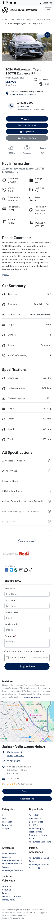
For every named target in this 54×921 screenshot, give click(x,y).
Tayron (40, 20)
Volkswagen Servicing (12, 870)
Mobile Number (12, 624)
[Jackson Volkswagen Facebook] (4, 2)
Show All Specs (27, 541)
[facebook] (6, 570)
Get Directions (27, 798)
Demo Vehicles (36, 821)
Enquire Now (27, 666)
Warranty (6, 857)
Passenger (7, 821)
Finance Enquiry (37, 828)
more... (5, 275)
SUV (48, 20)
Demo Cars (15, 20)
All (3, 815)
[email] (21, 570)
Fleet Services (35, 831)
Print (46, 84)
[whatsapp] (16, 570)
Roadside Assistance (12, 860)
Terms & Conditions (11, 896)
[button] (48, 10)
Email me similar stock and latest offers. (26, 651)
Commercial (8, 825)
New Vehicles (35, 818)
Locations (47, 2)
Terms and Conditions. (31, 697)
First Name (10, 588)
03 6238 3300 (13, 761)
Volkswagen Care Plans (40, 841)
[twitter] (11, 570)
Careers (5, 893)
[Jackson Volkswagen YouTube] (11, 2)
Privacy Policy (8, 899)
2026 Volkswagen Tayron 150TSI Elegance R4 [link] (24, 23)
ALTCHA (45, 657)
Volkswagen (28, 20)
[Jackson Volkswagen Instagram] (8, 2)
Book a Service (9, 853)
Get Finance (28, 119)
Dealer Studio (18, 918)
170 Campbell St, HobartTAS (24, 94)
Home (4, 20)
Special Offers (35, 815)
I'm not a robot (17, 657)
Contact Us (27, 791)
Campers (6, 828)
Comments (10, 636)
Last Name (10, 600)
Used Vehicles (35, 825)
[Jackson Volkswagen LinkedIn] (15, 2)
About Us (6, 889)
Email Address (11, 612)
